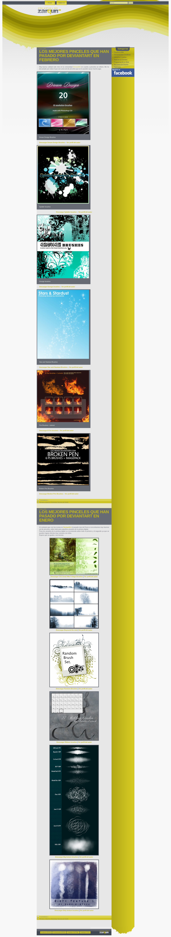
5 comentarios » (44, 500)
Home (50, 3)
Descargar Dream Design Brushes (52, 142)
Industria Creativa (120, 57)
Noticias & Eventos (120, 60)
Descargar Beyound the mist (66, 630)
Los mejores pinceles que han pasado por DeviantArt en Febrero (74, 55)
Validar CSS (85, 932)
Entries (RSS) (46, 932)
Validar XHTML (73, 932)
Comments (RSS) (59, 932)
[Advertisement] (96, 32)
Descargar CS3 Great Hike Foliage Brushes (66, 576)
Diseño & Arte (119, 52)
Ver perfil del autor (73, 142)
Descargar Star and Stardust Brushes (53, 367)
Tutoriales (117, 67)
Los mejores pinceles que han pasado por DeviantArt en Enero (74, 515)
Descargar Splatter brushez (66, 212)
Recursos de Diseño (62, 502)
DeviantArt (77, 67)
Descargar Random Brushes (66, 689)
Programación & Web (121, 62)
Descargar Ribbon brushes (67, 742)
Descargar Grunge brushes (49, 287)
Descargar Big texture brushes (66, 857)
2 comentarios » (44, 917)
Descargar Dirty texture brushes (67, 910)
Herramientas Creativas (122, 55)
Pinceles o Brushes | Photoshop (48, 502)
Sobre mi (61, 3)
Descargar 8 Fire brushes (48, 430)
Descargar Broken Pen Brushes (51, 494)
